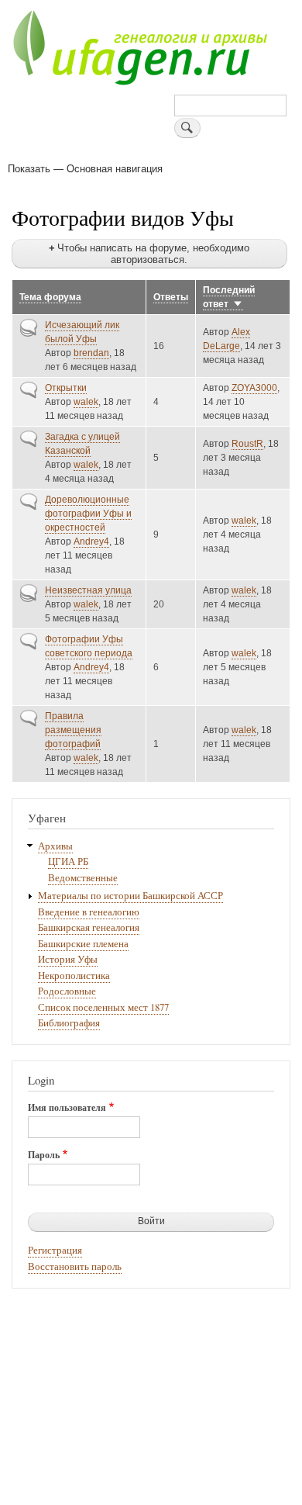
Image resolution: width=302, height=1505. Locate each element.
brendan (91, 353)
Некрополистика (74, 975)
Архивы (55, 846)
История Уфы (68, 959)
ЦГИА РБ (68, 861)
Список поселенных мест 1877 (103, 1007)
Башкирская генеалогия (88, 927)
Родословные (67, 991)
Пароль (44, 1155)
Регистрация (55, 1250)
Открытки (66, 387)
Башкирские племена (83, 943)
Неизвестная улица (88, 590)
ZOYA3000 (254, 387)
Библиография (69, 1022)
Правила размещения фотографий (73, 730)
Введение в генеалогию (88, 912)
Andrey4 (91, 541)
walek (86, 401)
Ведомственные (83, 877)
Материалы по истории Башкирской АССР (130, 895)
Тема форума (50, 297)
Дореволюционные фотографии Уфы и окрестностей (88, 513)
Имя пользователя (67, 1108)
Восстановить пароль (75, 1266)
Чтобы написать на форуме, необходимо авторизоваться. (153, 253)
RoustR (247, 443)
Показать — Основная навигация (85, 168)
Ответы (170, 297)
